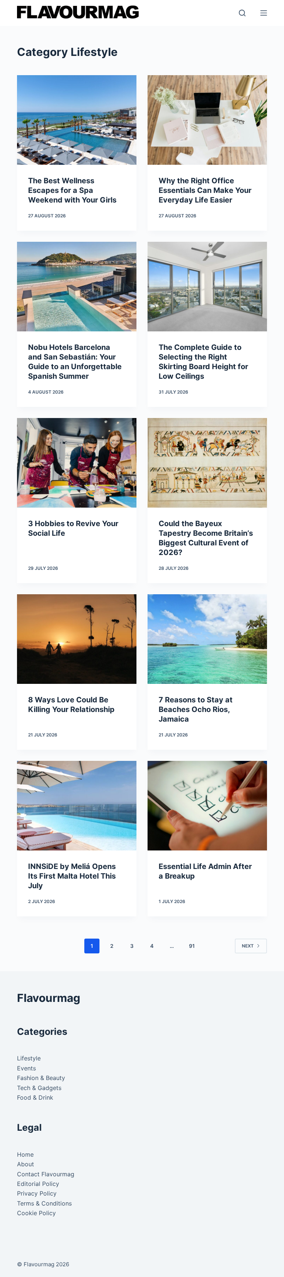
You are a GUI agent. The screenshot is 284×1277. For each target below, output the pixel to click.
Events (26, 1068)
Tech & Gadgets (39, 1088)
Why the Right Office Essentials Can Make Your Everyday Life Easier (205, 190)
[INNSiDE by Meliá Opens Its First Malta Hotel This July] (76, 805)
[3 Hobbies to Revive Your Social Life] (76, 463)
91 (192, 946)
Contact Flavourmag (45, 1174)
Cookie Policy (36, 1213)
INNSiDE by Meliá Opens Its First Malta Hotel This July (72, 876)
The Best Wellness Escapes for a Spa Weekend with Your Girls (72, 190)
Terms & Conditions (44, 1203)
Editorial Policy (38, 1183)
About (25, 1164)
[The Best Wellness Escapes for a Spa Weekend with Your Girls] (76, 120)
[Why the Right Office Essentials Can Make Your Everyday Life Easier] (207, 120)
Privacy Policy (37, 1193)
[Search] (242, 13)
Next (248, 946)
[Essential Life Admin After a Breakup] (207, 805)
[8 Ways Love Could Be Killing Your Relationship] (76, 639)
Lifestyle (29, 1058)
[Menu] (263, 13)
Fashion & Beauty (41, 1078)
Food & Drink (35, 1097)
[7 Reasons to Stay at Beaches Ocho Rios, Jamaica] (207, 639)
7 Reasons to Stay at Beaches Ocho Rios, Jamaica (196, 709)
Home (25, 1154)
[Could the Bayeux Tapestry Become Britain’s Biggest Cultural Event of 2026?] (207, 463)
